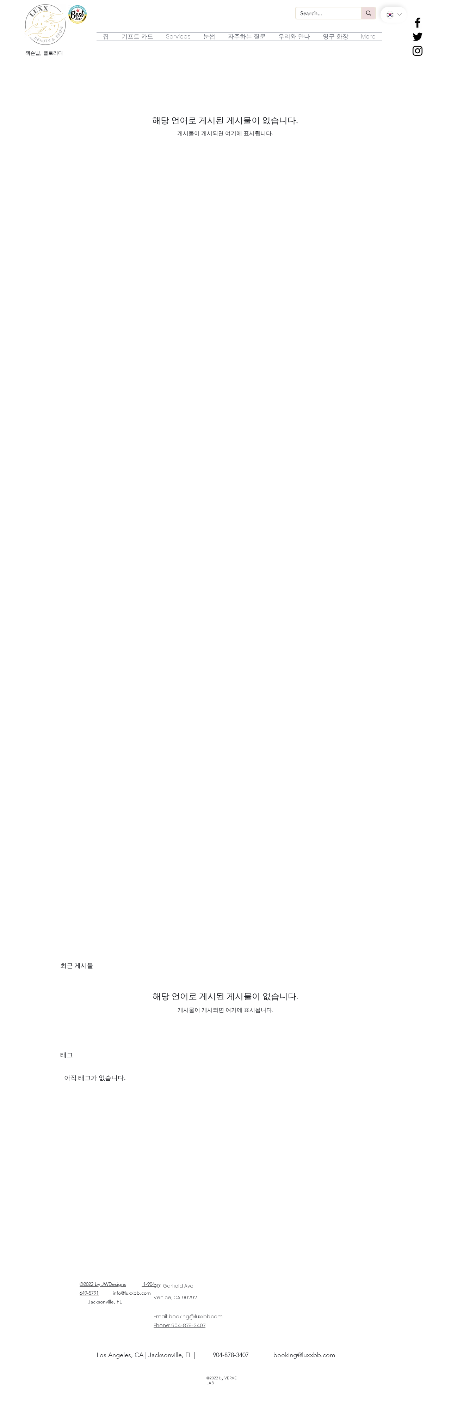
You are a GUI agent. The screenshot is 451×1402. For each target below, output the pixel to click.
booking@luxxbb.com (196, 1316)
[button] (209, 36)
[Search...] (368, 13)
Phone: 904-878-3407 (179, 1325)
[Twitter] (417, 36)
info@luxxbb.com (132, 1293)
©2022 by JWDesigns (103, 1284)
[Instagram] (417, 51)
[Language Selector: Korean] (394, 15)
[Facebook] (417, 22)
